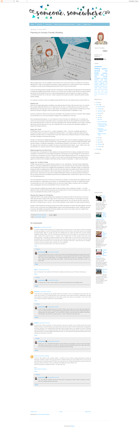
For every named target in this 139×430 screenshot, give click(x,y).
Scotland (105, 89)
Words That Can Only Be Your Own (64, 24)
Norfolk (102, 89)
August (99, 113)
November (100, 106)
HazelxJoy (37, 227)
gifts (102, 79)
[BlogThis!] (51, 215)
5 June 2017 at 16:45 (53, 252)
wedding (43, 217)
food (102, 92)
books (96, 73)
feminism (96, 79)
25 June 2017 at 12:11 (53, 377)
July (99, 115)
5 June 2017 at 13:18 (43, 269)
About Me (39, 24)
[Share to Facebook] (54, 215)
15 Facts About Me (102, 121)
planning (96, 94)
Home (32, 24)
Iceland (98, 89)
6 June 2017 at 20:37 (53, 306)
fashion (96, 75)
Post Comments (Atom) (43, 414)
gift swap (100, 86)
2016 (97, 149)
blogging (102, 83)
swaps (99, 87)
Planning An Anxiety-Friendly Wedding (102, 130)
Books (79, 24)
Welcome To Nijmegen (104, 271)
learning (105, 92)
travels (105, 76)
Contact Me (48, 24)
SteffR (36, 323)
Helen (35, 269)
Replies (38, 249)
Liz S (35, 356)
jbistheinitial (41, 252)
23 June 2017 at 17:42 (44, 323)
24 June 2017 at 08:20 (43, 356)
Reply (35, 246)
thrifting (97, 69)
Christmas (97, 78)
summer (96, 83)
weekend (97, 66)
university (105, 87)
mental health (38, 217)
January (100, 146)
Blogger (72, 426)
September (101, 111)
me (106, 71)
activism (102, 90)
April (99, 139)
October (100, 108)
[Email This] (50, 215)
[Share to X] (53, 215)
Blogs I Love (87, 24)
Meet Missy (103, 196)
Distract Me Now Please (40, 369)
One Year (99, 119)
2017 (97, 104)
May (99, 137)
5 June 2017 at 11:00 (45, 227)
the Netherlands (101, 94)
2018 (97, 102)
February (100, 144)
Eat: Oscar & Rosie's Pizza (104, 234)
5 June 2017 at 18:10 (45, 291)
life (103, 86)
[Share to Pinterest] (56, 215)
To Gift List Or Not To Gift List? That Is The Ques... (102, 125)
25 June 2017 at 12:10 (53, 341)
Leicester (105, 81)
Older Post (87, 411)
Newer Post (34, 411)
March (99, 142)
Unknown (36, 291)
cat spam (104, 78)
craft (106, 83)
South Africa (97, 90)
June (99, 117)
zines (95, 89)
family (99, 92)
